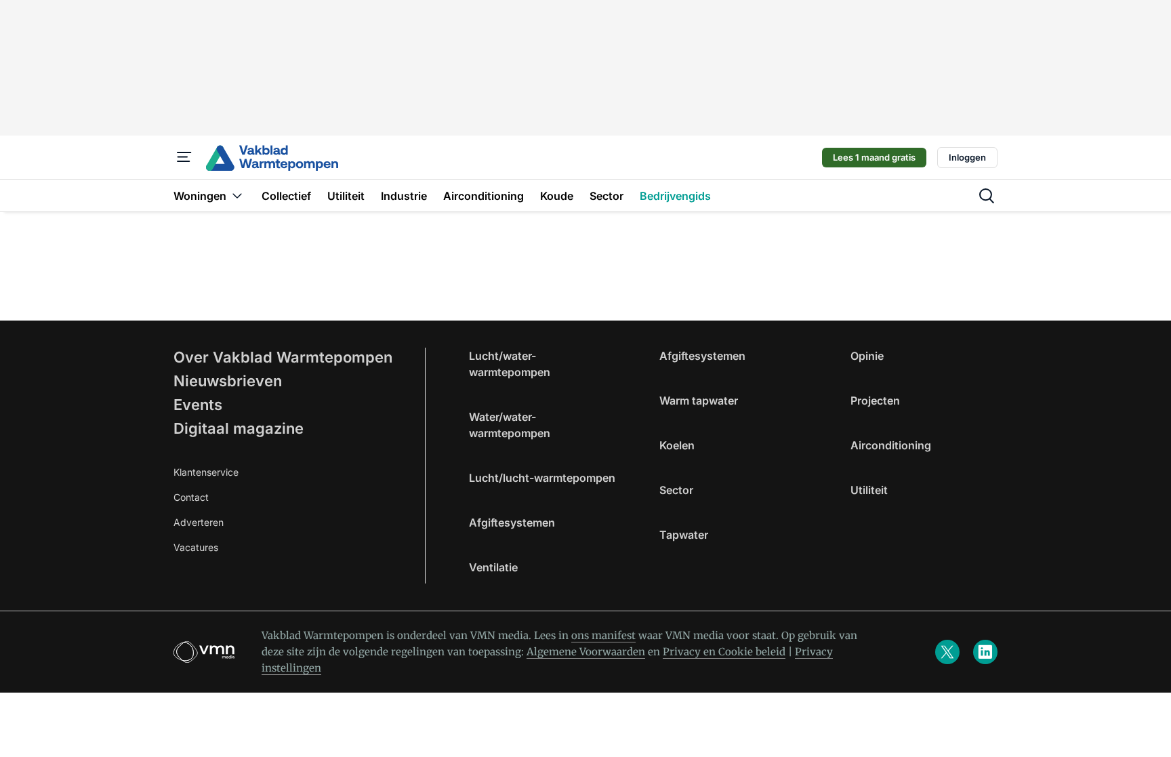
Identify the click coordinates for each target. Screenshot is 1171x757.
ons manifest (603, 635)
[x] (947, 652)
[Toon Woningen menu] (237, 195)
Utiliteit (869, 490)
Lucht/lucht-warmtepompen (542, 478)
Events (197, 404)
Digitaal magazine (238, 428)
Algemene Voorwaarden (586, 651)
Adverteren (198, 522)
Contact (191, 497)
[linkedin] (985, 652)
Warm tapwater (698, 400)
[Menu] (184, 157)
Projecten (875, 400)
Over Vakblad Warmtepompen (282, 357)
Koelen (677, 445)
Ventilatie (493, 567)
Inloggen (967, 157)
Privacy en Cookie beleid (724, 651)
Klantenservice (206, 472)
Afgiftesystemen (512, 522)
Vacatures (195, 547)
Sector (676, 490)
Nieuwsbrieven (227, 381)
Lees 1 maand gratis (874, 157)
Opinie (867, 356)
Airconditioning (890, 445)
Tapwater (683, 534)
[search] (987, 196)
